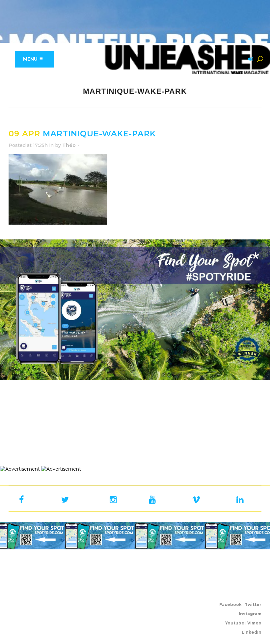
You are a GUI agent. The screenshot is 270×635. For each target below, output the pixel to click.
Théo (69, 145)
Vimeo (254, 623)
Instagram (250, 613)
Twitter (253, 604)
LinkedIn (251, 632)
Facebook (230, 604)
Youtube (234, 623)
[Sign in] (249, 60)
